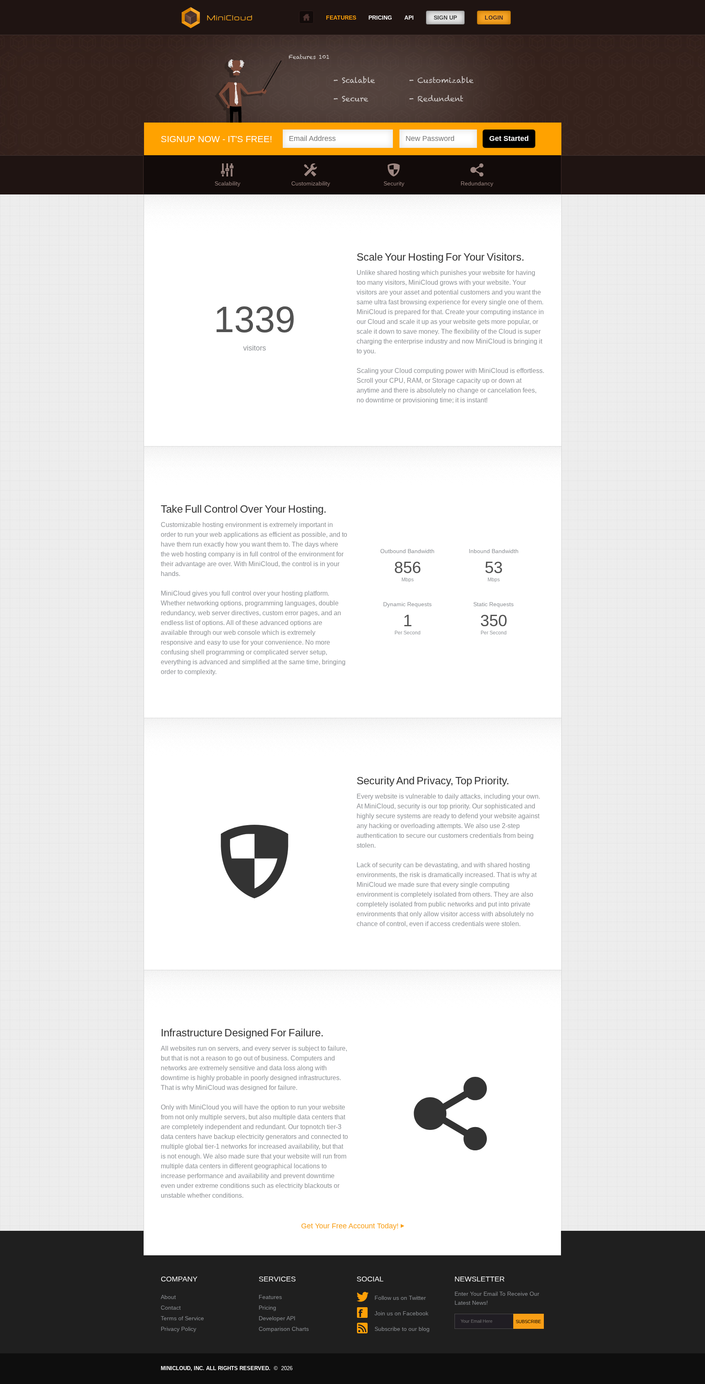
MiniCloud (215, 17)
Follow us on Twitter (400, 1298)
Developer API (277, 1318)
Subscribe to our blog (402, 1329)
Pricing (380, 17)
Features (270, 1297)
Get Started (509, 138)
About (168, 1297)
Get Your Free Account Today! (351, 1226)
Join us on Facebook (401, 1313)
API (409, 17)
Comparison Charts (284, 1329)
